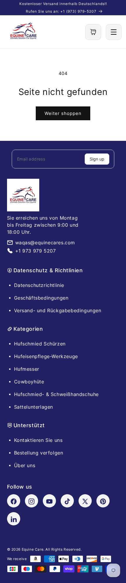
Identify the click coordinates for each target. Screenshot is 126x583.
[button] (93, 32)
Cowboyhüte (29, 382)
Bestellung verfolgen (38, 453)
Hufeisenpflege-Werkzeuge (46, 356)
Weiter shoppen (63, 113)
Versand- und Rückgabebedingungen (57, 310)
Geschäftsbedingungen (41, 298)
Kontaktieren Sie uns (38, 440)
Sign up (97, 158)
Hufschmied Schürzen (40, 344)
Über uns (24, 465)
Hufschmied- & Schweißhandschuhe (56, 394)
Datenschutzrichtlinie (39, 285)
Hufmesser (26, 369)
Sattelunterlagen (33, 407)
